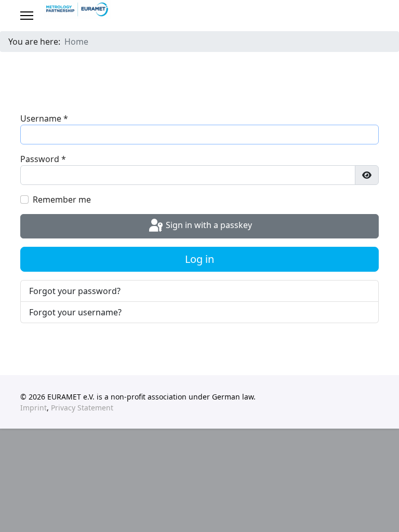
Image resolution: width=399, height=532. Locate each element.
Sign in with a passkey (208, 225)
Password (43, 159)
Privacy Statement (82, 408)
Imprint (33, 408)
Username (44, 118)
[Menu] (26, 15)
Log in (199, 259)
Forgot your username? (75, 312)
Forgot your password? (75, 291)
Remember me (62, 199)
